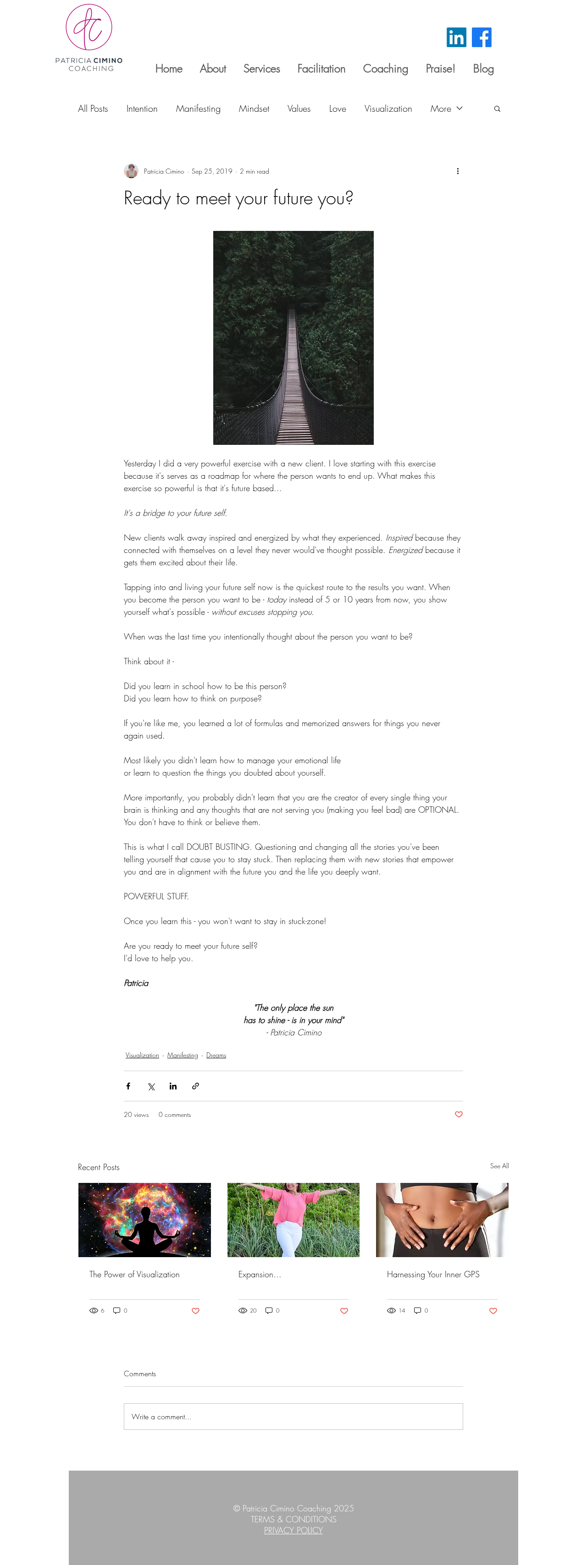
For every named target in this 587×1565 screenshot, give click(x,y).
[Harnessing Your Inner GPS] (442, 1220)
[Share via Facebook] (128, 1086)
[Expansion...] (293, 1220)
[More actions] (457, 170)
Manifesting (198, 108)
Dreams (216, 1055)
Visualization (388, 108)
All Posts (93, 108)
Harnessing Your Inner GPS (433, 1274)
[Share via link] (195, 1086)
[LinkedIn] (456, 37)
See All (499, 1165)
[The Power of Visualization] (144, 1220)
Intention (142, 108)
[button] (497, 108)
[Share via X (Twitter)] (150, 1086)
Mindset (254, 108)
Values (299, 108)
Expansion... (260, 1274)
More (441, 108)
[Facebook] (482, 37)
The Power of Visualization (134, 1274)
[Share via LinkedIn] (173, 1086)
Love (337, 108)
